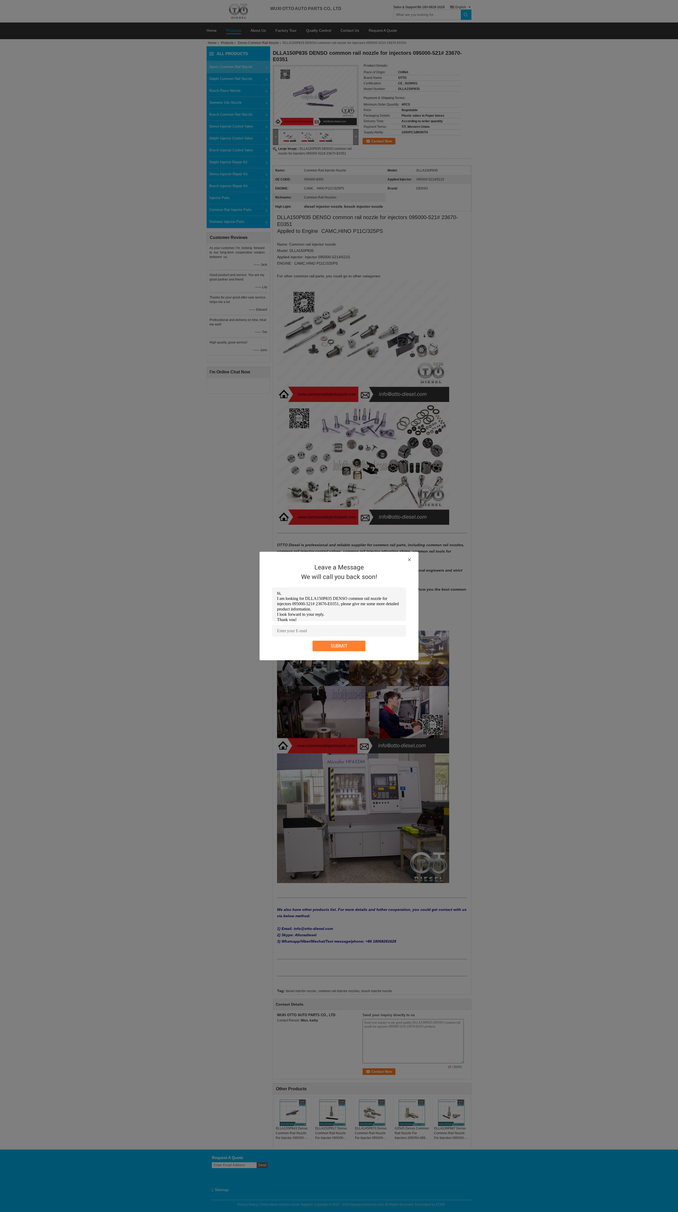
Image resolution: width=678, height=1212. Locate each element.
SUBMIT (339, 646)
